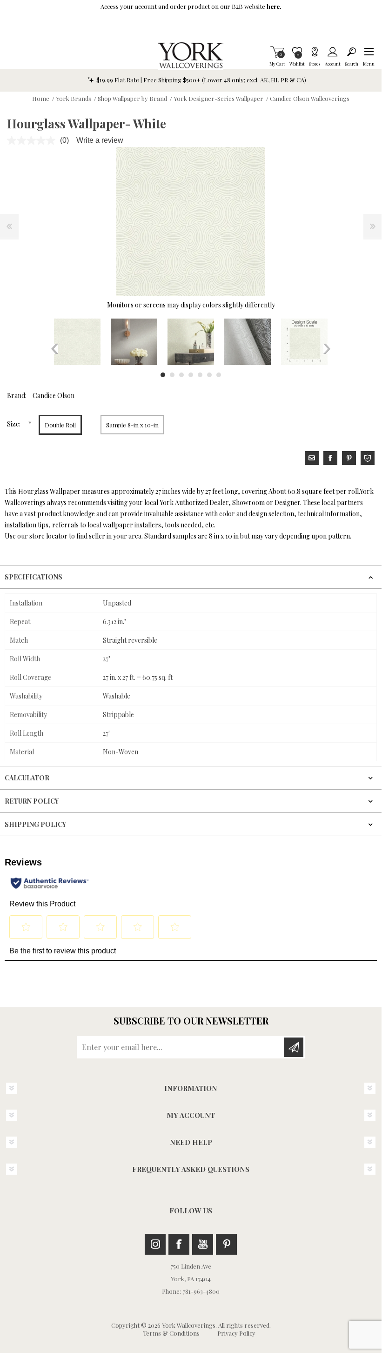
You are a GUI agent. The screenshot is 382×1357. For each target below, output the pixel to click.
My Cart (277, 51)
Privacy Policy (236, 1333)
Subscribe (293, 1047)
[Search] (351, 51)
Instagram (155, 1244)
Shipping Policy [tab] (35, 824)
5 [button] (200, 375)
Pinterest (226, 1244)
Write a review (99, 140)
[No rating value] (33, 140)
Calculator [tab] (27, 777)
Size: (14, 423)
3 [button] (181, 375)
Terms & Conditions (171, 1333)
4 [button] (190, 375)
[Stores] (314, 51)
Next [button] (326, 349)
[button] (369, 51)
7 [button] (218, 375)
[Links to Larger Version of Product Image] (190, 221)
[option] (77, 342)
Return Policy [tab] (32, 801)
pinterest (349, 458)
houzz (368, 458)
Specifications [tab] (33, 576)
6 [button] (209, 375)
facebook (330, 458)
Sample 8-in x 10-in (132, 425)
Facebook (178, 1244)
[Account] (332, 51)
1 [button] (163, 375)
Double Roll (60, 425)
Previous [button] (54, 349)
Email (312, 458)
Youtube (202, 1244)
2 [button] (172, 375)
